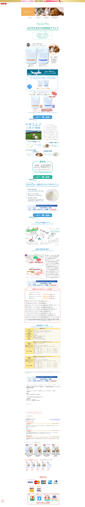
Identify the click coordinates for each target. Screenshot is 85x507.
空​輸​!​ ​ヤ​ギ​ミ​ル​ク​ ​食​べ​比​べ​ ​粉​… (49, 467)
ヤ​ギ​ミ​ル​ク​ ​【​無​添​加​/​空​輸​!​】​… (28, 467)
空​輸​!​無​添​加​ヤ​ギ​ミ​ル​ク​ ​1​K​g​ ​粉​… (38, 467)
